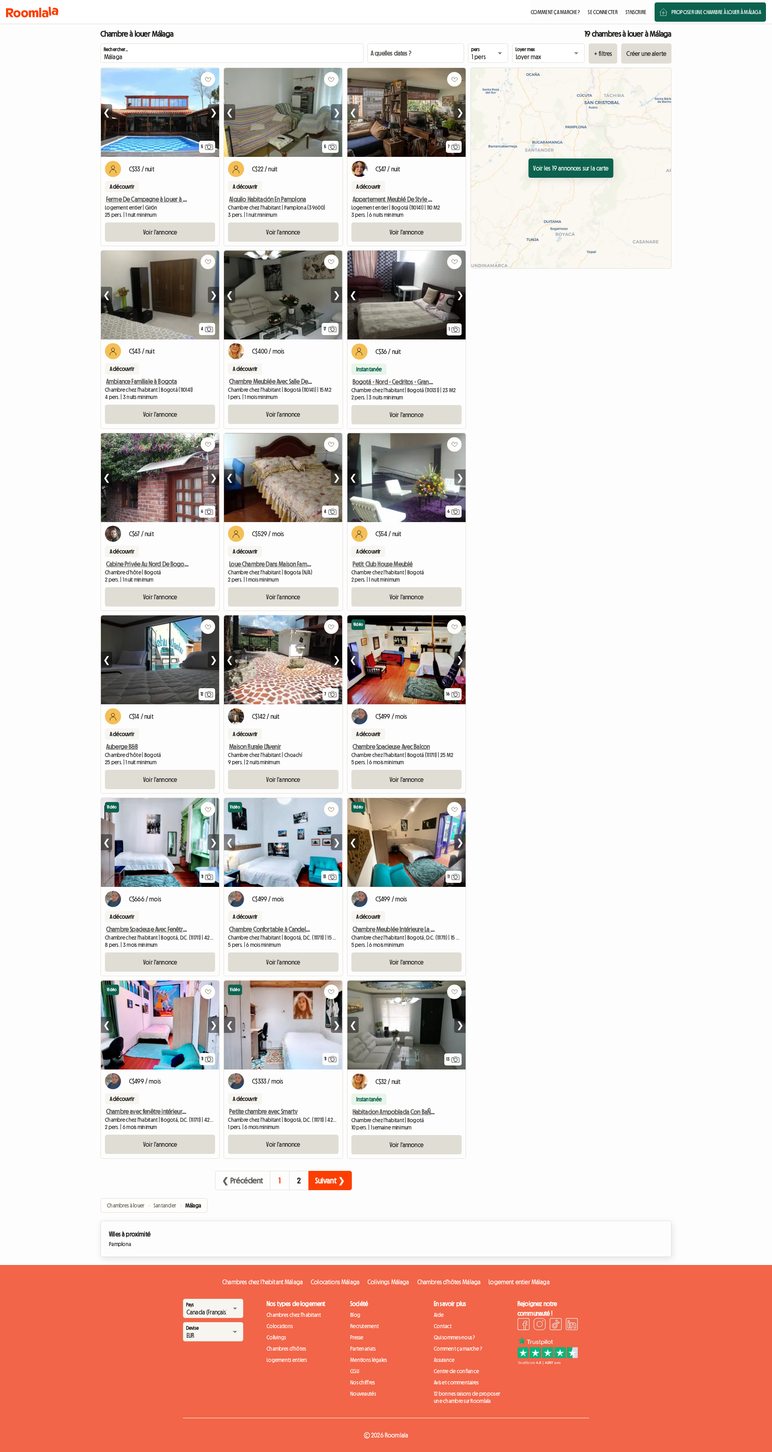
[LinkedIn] (572, 1325)
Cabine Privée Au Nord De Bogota (147, 564)
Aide (438, 1315)
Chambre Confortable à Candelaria (272, 929)
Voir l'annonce (160, 232)
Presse (356, 1337)
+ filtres (603, 53)
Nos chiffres (362, 1382)
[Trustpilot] (547, 1362)
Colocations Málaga (335, 1282)
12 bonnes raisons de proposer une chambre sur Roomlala (467, 1397)
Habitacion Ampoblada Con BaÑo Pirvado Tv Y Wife (415, 1112)
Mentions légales (368, 1360)
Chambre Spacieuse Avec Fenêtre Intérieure (158, 929)
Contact (443, 1326)
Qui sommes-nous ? (454, 1337)
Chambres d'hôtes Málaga (449, 1282)
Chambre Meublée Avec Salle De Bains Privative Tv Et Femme (301, 381)
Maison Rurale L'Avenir (255, 746)
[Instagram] (540, 1325)
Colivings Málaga (388, 1282)
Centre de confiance (456, 1371)
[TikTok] (556, 1325)
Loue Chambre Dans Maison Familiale (273, 564)
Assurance (444, 1360)
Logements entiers (287, 1360)
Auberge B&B (122, 746)
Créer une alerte (646, 53)
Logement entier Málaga (519, 1282)
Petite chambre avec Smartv (263, 1111)
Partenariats (363, 1348)
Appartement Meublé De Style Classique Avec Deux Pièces (423, 199)
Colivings (276, 1337)
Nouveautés (363, 1393)
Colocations (280, 1326)
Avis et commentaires (456, 1382)
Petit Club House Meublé (383, 564)
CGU (354, 1371)
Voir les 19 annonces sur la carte (570, 168)
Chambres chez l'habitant (294, 1315)
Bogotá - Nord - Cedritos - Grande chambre (406, 381)
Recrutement (364, 1326)
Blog (355, 1315)
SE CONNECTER (602, 12)
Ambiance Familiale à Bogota (141, 381)
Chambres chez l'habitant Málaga (262, 1282)
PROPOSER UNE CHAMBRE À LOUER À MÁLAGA (716, 12)
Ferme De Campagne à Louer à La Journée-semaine (169, 199)
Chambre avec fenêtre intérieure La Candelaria (162, 1111)
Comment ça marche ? (458, 1348)
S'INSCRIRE (636, 12)
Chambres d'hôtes (286, 1348)
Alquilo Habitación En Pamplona (267, 199)
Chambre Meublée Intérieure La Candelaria (405, 929)
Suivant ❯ (330, 1180)
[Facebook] (523, 1325)
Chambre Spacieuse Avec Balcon (391, 746)
